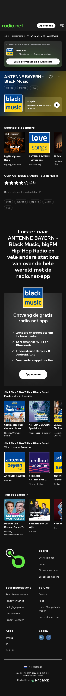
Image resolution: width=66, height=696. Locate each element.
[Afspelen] (57, 105)
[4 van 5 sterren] (21, 182)
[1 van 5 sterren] (6, 182)
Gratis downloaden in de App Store (33, 62)
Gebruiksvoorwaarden (17, 594)
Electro (22, 88)
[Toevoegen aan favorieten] (51, 77)
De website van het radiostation (21, 192)
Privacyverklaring (15, 601)
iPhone (9, 638)
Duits (8, 202)
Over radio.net (46, 558)
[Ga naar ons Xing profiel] (48, 637)
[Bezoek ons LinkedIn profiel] (41, 637)
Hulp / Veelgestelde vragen (49, 609)
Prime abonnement (49, 617)
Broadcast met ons (49, 577)
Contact (43, 594)
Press (42, 564)
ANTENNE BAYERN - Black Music (39, 107)
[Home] (5, 35)
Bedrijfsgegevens (15, 607)
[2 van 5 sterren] (11, 182)
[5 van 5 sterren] (26, 182)
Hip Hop (10, 88)
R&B (34, 88)
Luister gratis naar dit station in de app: (28, 44)
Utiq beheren (13, 613)
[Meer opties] (60, 77)
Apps (41, 601)
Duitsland (21, 202)
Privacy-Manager (15, 620)
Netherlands (35, 667)
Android (10, 650)
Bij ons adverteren (48, 570)
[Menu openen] (62, 26)
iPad (8, 644)
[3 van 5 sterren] (16, 182)
